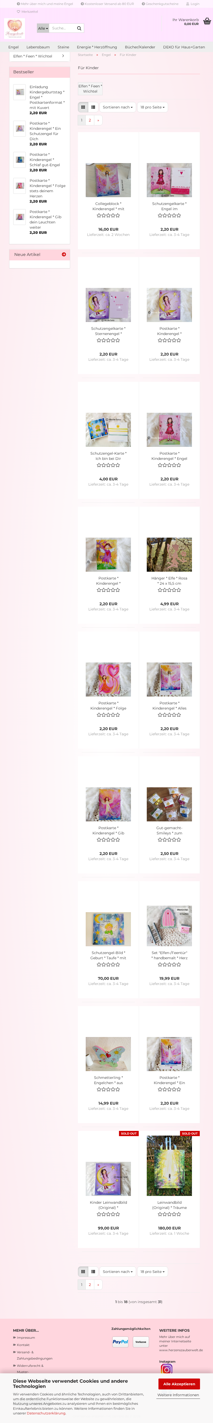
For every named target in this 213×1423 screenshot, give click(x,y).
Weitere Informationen (178, 1395)
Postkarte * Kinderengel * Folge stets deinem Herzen (108, 706)
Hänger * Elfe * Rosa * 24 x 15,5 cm (169, 581)
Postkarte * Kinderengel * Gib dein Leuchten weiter (108, 831)
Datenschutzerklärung (46, 1413)
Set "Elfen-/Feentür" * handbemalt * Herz (169, 955)
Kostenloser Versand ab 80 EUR (109, 4)
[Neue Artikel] (64, 255)
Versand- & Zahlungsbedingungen (34, 1355)
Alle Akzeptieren (179, 1384)
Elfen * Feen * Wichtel (32, 56)
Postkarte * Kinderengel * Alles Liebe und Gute (169, 706)
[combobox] (117, 107)
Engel (13, 47)
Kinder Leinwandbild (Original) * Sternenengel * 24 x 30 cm (108, 1205)
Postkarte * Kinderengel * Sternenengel (169, 331)
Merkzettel (29, 12)
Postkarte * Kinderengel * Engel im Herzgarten (169, 456)
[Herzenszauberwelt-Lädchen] (14, 29)
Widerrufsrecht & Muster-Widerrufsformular (31, 1372)
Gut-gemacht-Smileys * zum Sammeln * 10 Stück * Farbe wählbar (169, 831)
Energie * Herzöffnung (97, 47)
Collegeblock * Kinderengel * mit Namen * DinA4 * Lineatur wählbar (108, 206)
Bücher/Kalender (140, 47)
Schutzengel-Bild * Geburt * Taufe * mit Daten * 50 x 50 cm (108, 955)
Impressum (26, 1338)
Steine (63, 47)
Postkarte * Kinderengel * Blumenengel (108, 581)
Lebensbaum (38, 47)
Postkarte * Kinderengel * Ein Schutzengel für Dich (169, 1080)
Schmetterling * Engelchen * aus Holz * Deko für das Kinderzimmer (108, 1080)
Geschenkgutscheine (161, 4)
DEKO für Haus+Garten (184, 47)
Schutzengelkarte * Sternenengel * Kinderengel (108, 331)
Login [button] (194, 4)
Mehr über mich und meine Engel (46, 4)
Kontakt (23, 1345)
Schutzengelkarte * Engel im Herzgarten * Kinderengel (169, 206)
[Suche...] (79, 28)
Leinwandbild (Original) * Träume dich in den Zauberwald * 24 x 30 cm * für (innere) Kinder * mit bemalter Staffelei (169, 1205)
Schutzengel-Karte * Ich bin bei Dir (108, 456)
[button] (83, 107)
